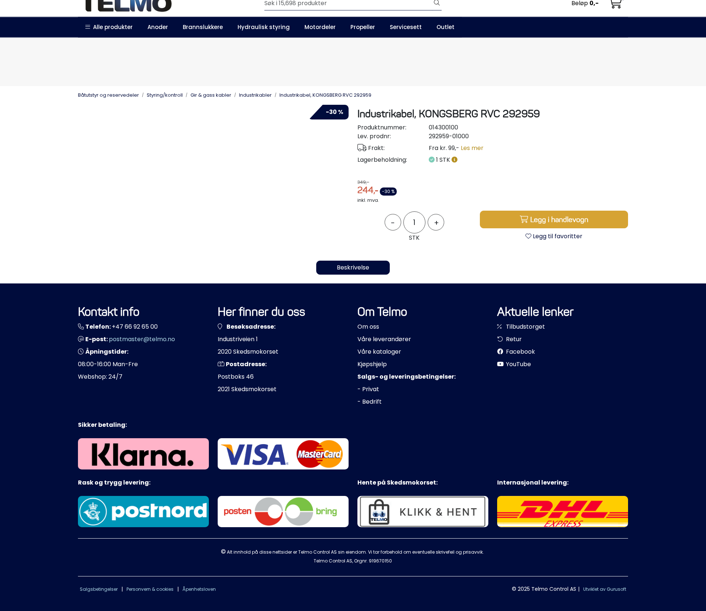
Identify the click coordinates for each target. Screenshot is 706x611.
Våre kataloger (379, 351)
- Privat (368, 389)
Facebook (519, 351)
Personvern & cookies (150, 589)
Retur (513, 339)
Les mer (472, 148)
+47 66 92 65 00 (135, 326)
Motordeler (320, 27)
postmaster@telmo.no (142, 339)
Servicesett (406, 27)
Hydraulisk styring (264, 27)
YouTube (517, 364)
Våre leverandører (384, 339)
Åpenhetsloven (199, 589)
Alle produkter (111, 27)
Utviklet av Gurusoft (604, 589)
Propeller (362, 27)
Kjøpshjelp (372, 364)
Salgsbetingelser (99, 589)
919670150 (380, 561)
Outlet (445, 27)
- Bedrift (369, 401)
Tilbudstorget (524, 326)
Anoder (157, 27)
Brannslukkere (203, 27)
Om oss (368, 326)
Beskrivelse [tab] (353, 267)
